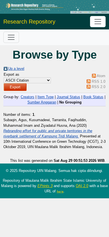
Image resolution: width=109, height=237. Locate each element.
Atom (101, 76)
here (60, 191)
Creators (27, 97)
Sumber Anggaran (41, 102)
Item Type (45, 97)
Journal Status (68, 97)
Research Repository (29, 22)
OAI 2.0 (82, 186)
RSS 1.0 (98, 81)
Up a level (16, 68)
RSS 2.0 (98, 87)
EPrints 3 (45, 186)
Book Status (93, 97)
